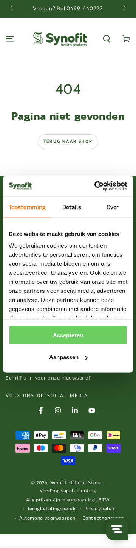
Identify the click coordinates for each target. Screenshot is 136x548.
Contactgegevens (103, 518)
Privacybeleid (100, 508)
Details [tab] (72, 207)
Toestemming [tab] (27, 207)
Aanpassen (64, 357)
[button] (106, 38)
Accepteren (68, 335)
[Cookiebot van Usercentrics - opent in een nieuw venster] (96, 186)
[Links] (12, 8)
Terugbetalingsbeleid (52, 508)
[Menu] (10, 38)
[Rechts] (123, 8)
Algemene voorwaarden (47, 518)
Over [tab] (113, 207)
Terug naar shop (68, 141)
